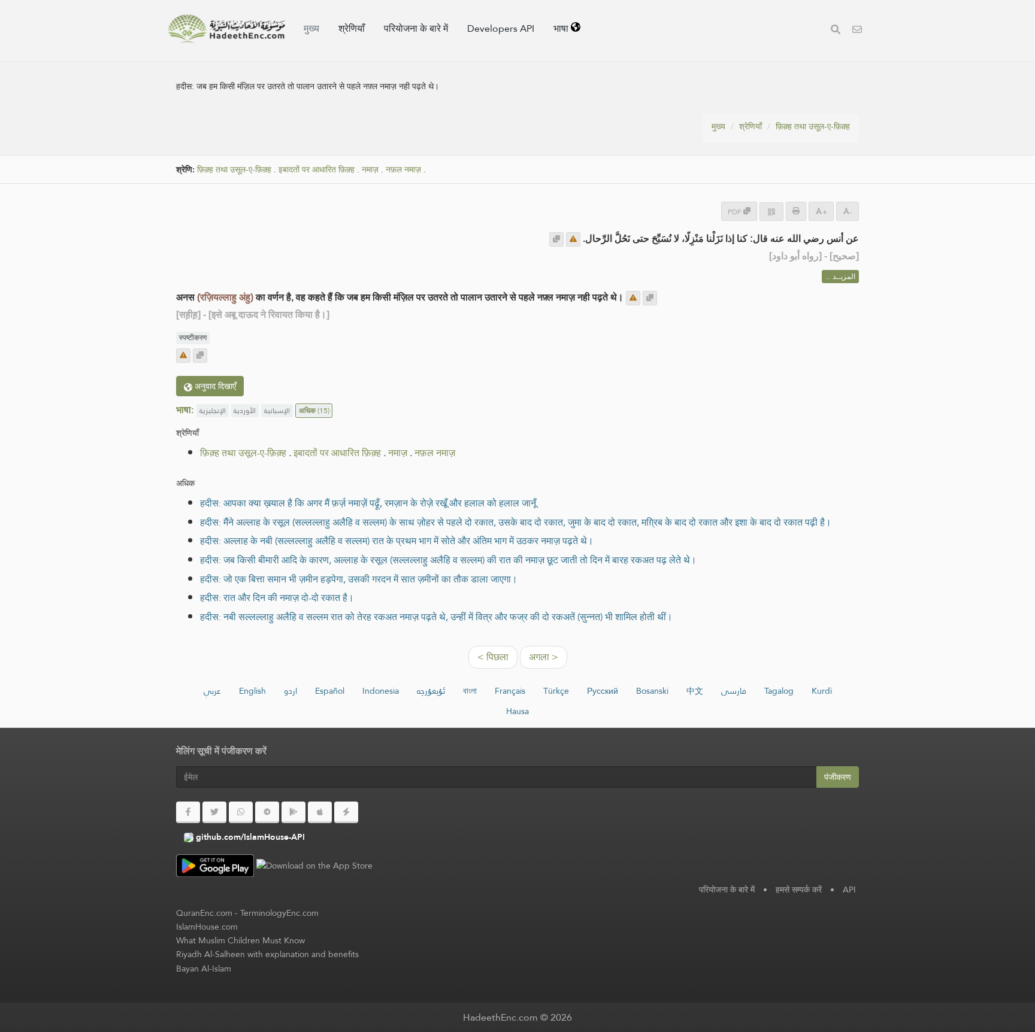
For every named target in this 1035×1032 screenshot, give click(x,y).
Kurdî (822, 691)
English (252, 691)
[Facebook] (188, 812)
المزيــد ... (840, 276)
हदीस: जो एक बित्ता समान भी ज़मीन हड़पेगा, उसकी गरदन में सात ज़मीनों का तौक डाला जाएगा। (359, 579)
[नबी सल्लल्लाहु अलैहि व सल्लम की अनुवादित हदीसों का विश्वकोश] (226, 28)
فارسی (733, 691)
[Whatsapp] (241, 812)
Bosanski (652, 691)
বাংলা (470, 691)
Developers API (500, 28)
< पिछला (493, 657)
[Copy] (556, 239)
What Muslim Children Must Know (240, 940)
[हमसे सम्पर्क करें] (857, 31)
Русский (602, 691)
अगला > (543, 657)
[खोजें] (835, 31)
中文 (694, 691)
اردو (290, 691)
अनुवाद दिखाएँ (214, 386)
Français (510, 691)
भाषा (562, 28)
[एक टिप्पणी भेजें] (573, 239)
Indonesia (380, 691)
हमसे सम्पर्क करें (799, 889)
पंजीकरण (837, 777)
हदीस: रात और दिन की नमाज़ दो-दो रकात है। (277, 597)
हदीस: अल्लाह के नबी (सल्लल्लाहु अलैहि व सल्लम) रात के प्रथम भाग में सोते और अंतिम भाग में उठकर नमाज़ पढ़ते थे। (397, 541)
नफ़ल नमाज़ (403, 169)
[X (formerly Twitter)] (214, 812)
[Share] (771, 211)
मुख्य (311, 28)
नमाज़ (370, 169)
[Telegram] (267, 812)
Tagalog (779, 691)
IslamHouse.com (207, 926)
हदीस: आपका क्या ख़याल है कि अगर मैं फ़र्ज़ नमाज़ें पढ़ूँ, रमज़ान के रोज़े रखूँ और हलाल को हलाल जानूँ (368, 503)
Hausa (517, 711)
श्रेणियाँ (351, 28)
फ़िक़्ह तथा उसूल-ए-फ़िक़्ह (813, 126)
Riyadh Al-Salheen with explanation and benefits (267, 954)
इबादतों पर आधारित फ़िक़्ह (317, 169)
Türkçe (556, 691)
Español (329, 691)
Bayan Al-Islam (203, 968)
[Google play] (293, 812)
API (849, 889)
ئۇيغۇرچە (431, 691)
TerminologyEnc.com (279, 913)
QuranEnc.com (204, 913)
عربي (212, 691)
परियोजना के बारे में (416, 28)
